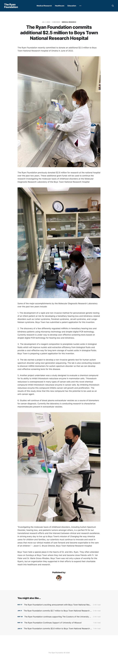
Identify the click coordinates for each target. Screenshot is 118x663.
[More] (80, 5)
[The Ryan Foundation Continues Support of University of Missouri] (59, 623)
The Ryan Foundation (11, 5)
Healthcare (59, 6)
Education (72, 6)
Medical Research (44, 6)
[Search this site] (113, 5)
